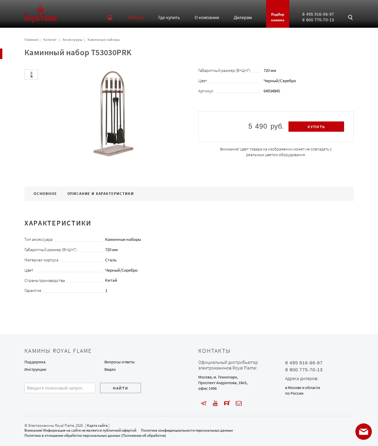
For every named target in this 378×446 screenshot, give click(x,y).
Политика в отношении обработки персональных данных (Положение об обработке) (95, 435)
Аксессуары (72, 39)
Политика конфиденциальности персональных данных (187, 430)
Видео (110, 369)
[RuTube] (227, 403)
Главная (31, 39)
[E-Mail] (238, 403)
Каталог (50, 39)
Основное (45, 193)
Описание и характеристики (100, 193)
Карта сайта (97, 425)
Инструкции (35, 369)
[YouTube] (215, 403)
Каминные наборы (104, 39)
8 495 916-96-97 (318, 14)
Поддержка (35, 361)
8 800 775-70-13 (318, 20)
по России (294, 393)
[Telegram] (203, 403)
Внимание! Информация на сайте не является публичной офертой (80, 430)
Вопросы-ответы (119, 361)
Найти (120, 388)
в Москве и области (302, 387)
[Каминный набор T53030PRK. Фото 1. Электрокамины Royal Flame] (31, 74)
